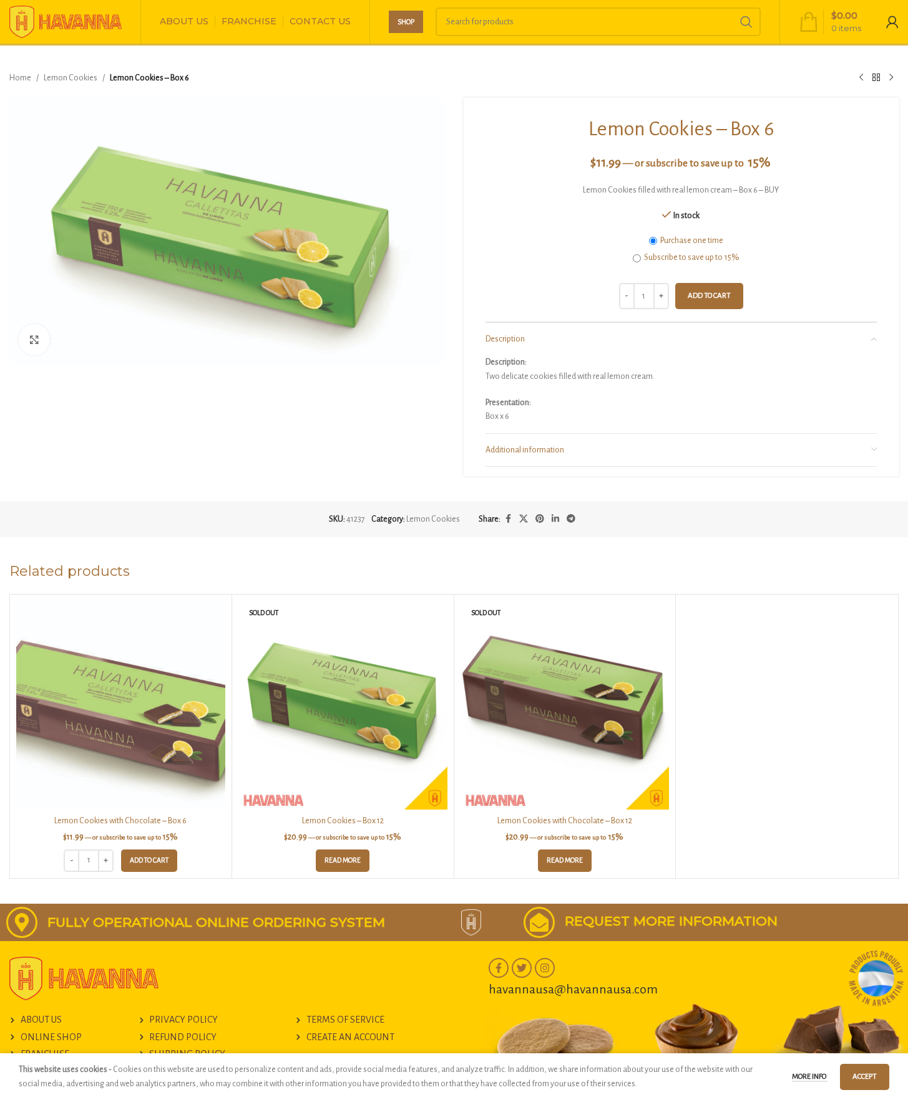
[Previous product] (861, 77)
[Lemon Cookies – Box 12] (342, 705)
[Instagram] (545, 968)
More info (809, 1077)
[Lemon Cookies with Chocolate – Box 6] (120, 705)
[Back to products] (876, 77)
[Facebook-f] (499, 968)
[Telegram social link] (571, 519)
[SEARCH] (746, 21)
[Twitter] (522, 968)
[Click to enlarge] (34, 339)
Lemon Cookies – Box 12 (343, 820)
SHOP (406, 22)
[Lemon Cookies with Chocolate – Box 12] (565, 705)
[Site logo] (65, 21)
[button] (149, 860)
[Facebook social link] (507, 519)
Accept (864, 1077)
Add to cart (709, 296)
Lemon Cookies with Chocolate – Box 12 (564, 820)
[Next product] (891, 77)
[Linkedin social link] (555, 519)
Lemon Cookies (70, 78)
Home (20, 78)
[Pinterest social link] (540, 519)
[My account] (892, 21)
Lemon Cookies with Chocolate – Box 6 (120, 820)
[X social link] (523, 519)
